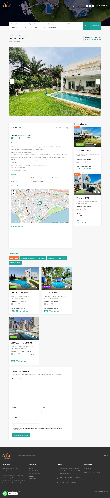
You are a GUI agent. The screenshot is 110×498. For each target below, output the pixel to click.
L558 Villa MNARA (50, 293)
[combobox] (18, 28)
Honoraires (58, 6)
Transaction (14, 24)
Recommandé (14, 258)
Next (98, 81)
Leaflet (53, 222)
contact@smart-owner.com (68, 482)
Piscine (15, 181)
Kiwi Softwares (103, 491)
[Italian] (83, 6)
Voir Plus (23, 285)
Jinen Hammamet (20, 36)
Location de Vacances (44, 6)
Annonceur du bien (15, 262)
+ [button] (13, 191)
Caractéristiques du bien (28, 258)
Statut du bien (62, 258)
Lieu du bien (51, 258)
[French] (74, 6)
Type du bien (33, 24)
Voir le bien (88, 143)
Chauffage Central (38, 181)
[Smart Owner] (7, 9)
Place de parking (37, 178)
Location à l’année (29, 6)
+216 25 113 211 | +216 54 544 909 (70, 478)
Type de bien (41, 258)
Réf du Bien (69, 24)
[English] (78, 6)
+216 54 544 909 (103, 6)
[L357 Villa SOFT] (40, 203)
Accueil (11, 36)
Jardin (15, 178)
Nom (14, 407)
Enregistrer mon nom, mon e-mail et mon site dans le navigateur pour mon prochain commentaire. (37, 429)
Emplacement (52, 24)
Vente (18, 6)
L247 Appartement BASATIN (22, 343)
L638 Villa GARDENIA (84, 151)
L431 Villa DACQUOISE (19, 293)
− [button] (13, 193)
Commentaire (16, 379)
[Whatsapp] (4, 493)
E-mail (44, 407)
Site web (14, 417)
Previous (12, 81)
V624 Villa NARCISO (84, 198)
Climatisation (56, 178)
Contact (67, 6)
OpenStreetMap (60, 222)
